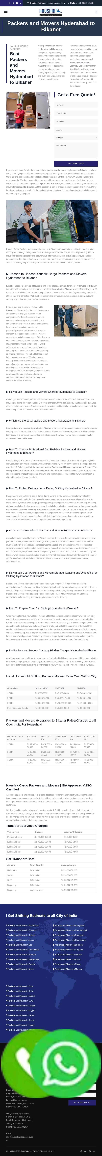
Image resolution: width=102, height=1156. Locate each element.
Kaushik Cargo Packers (30, 1151)
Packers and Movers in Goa (19, 945)
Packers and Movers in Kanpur (21, 1006)
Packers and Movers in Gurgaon (68, 950)
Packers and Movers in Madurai (21, 954)
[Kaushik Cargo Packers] (50, 11)
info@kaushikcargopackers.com (50, 3)
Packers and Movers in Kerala (20, 1015)
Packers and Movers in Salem (20, 1020)
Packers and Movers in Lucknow (68, 945)
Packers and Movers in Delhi (20, 991)
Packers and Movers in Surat (20, 1001)
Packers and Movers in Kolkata (21, 935)
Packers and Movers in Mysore (68, 954)
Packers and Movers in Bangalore (69, 925)
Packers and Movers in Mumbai (68, 969)
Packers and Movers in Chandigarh (70, 940)
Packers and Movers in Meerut (21, 996)
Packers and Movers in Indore (20, 1025)
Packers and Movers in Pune (20, 986)
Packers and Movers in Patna (67, 959)
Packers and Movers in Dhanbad (68, 935)
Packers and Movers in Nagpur (21, 1010)
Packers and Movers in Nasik (20, 969)
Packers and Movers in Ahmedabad (23, 950)
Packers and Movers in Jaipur (20, 940)
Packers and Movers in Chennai (21, 930)
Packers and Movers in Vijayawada (23, 959)
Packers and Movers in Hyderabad (22, 925)
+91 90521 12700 (85, 3)
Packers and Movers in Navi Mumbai (70, 930)
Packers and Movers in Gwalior (21, 964)
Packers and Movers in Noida (67, 964)
